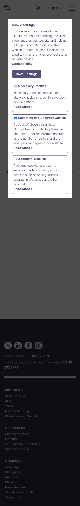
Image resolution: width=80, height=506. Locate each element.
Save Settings (26, 74)
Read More (21, 107)
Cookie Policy (22, 64)
